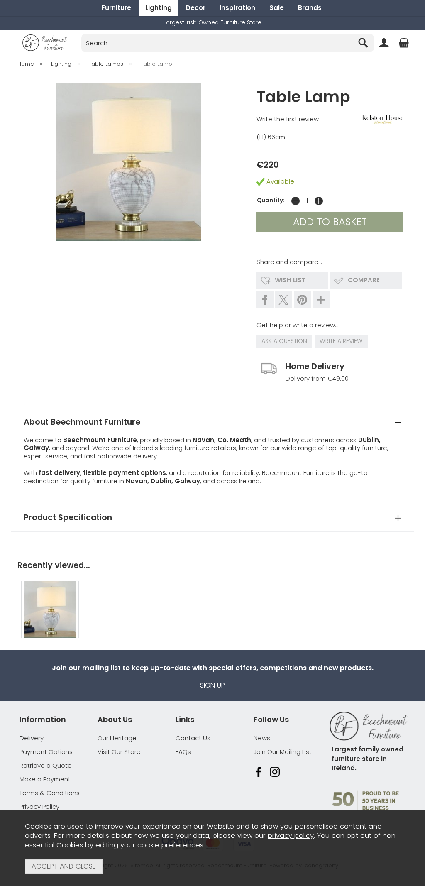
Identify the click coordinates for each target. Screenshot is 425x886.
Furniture (116, 7)
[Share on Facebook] (265, 299)
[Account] (384, 43)
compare (364, 280)
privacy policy (291, 835)
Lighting (158, 7)
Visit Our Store (119, 751)
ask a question (284, 341)
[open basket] (404, 43)
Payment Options (46, 751)
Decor (195, 7)
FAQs (183, 751)
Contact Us (193, 738)
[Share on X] (283, 299)
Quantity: (271, 200)
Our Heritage (117, 738)
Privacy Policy (39, 806)
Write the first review (287, 119)
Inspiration (237, 7)
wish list (290, 280)
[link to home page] (44, 42)
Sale (276, 7)
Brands (310, 7)
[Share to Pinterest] (302, 299)
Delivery (32, 738)
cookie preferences (170, 845)
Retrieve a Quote (46, 765)
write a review (341, 341)
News (262, 738)
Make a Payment (45, 779)
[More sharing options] (321, 299)
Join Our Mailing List (283, 751)
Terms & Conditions (50, 792)
